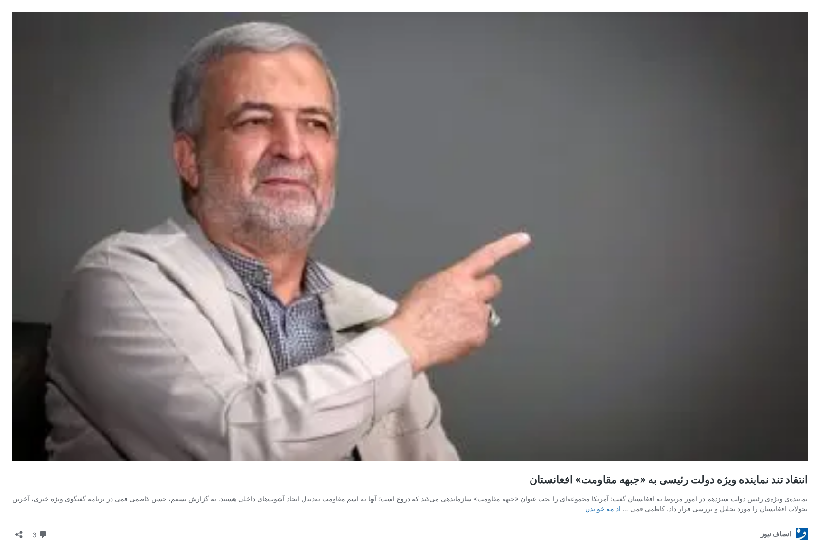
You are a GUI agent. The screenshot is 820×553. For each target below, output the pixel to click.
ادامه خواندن (603, 509)
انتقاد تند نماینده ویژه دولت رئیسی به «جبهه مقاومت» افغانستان (669, 479)
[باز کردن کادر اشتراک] (19, 531)
